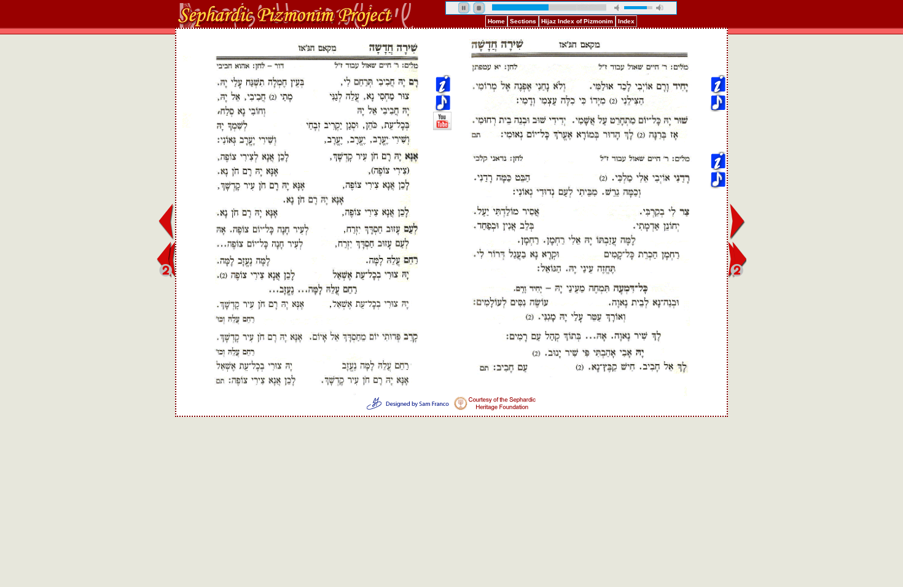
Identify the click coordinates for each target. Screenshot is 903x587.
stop (479, 8)
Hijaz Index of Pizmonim (577, 21)
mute (618, 7)
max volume (659, 7)
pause (464, 8)
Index (626, 21)
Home (496, 21)
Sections (523, 21)
